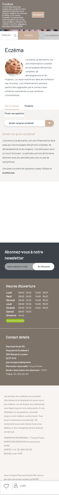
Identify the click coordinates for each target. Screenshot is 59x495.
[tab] (13, 107)
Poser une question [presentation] (14, 113)
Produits (28, 35)
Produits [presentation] (29, 105)
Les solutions (52, 35)
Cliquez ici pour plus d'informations (14, 25)
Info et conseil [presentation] (12, 105)
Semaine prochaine (15, 320)
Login (23, 485)
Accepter (38, 14)
